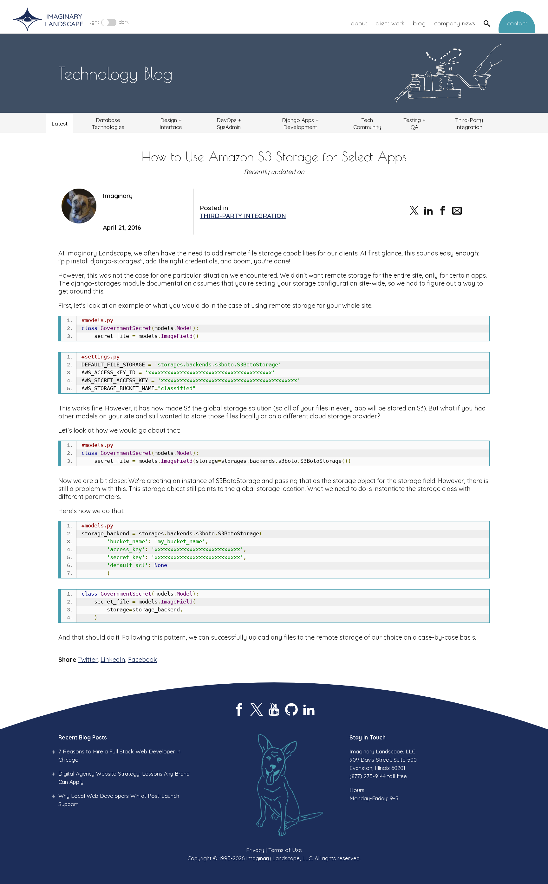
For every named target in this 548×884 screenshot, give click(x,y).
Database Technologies (108, 123)
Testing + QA (414, 123)
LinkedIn (113, 659)
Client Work (389, 23)
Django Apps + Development (300, 123)
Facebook (142, 659)
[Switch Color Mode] (108, 22)
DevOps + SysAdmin (229, 123)
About (359, 23)
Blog (419, 23)
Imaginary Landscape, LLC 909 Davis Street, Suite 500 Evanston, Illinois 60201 (383, 759)
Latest (60, 123)
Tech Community (367, 123)
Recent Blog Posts (82, 737)
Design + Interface (171, 123)
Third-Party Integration (469, 123)
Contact (517, 23)
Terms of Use (285, 849)
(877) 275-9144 (367, 775)
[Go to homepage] (48, 19)
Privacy (255, 849)
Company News (454, 23)
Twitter (88, 659)
